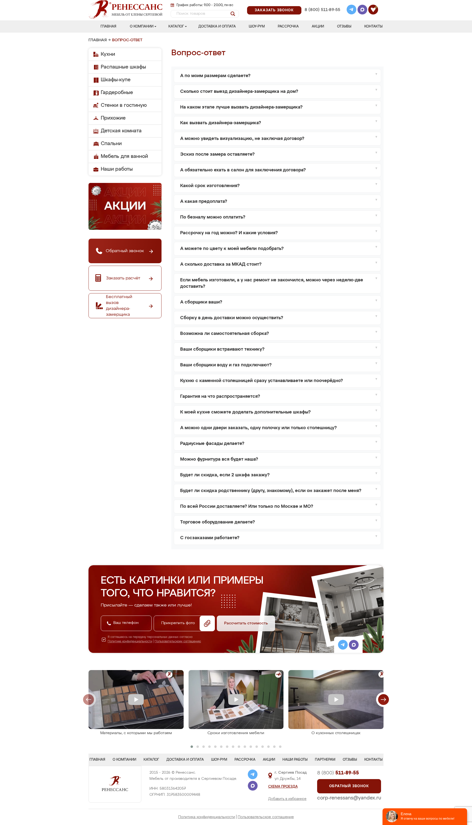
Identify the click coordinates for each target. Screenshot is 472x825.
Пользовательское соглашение (266, 817)
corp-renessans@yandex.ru (349, 798)
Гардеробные (117, 92)
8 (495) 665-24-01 (322, 3)
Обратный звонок (349, 786)
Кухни (108, 54)
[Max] (362, 10)
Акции (318, 26)
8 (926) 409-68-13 (322, 16)
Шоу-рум (257, 26)
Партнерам (325, 759)
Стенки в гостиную (124, 105)
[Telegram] (351, 10)
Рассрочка (288, 26)
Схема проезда (283, 786)
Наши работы (117, 169)
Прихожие (113, 118)
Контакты (373, 26)
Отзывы (344, 26)
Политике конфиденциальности (130, 641)
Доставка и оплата (217, 26)
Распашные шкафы (123, 67)
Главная (108, 26)
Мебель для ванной (124, 156)
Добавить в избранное (287, 799)
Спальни (111, 143)
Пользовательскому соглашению (178, 641)
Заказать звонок (274, 10)
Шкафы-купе (116, 79)
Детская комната (121, 130)
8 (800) (338, 772)
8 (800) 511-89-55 (322, 10)
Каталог (176, 26)
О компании (141, 26)
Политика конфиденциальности (206, 817)
